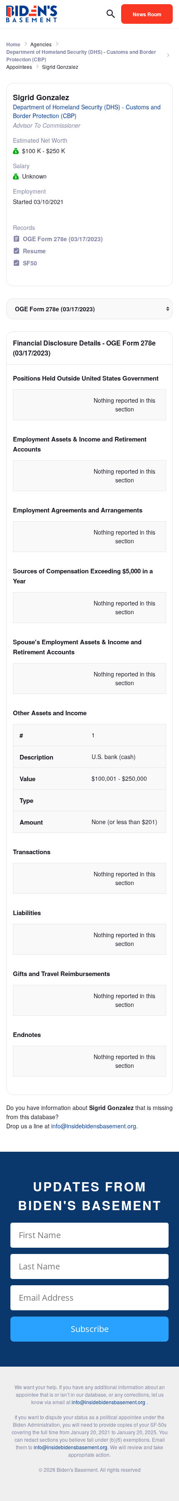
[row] (89, 778)
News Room (147, 14)
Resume (34, 251)
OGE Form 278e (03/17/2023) (63, 239)
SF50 (30, 263)
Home (13, 44)
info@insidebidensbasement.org (93, 1126)
